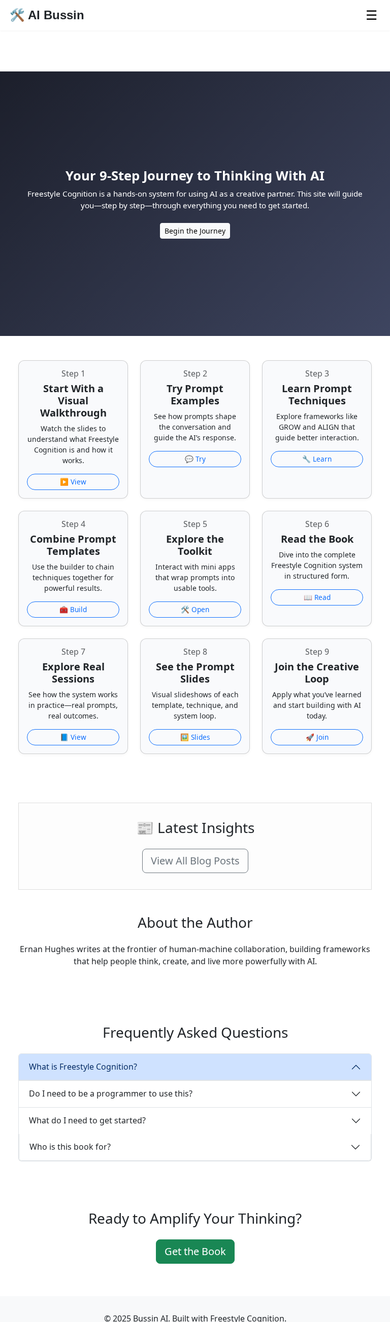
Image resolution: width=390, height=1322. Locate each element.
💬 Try (195, 459)
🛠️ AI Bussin (47, 15)
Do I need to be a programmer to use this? (110, 1093)
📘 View (73, 737)
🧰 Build (73, 609)
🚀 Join (317, 737)
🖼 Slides (195, 737)
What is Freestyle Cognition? (83, 1066)
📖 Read (317, 597)
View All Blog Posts (195, 860)
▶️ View (73, 481)
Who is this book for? (70, 1146)
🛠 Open (195, 609)
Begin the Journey (195, 231)
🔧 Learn (317, 459)
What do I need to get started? (87, 1120)
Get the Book (195, 1251)
